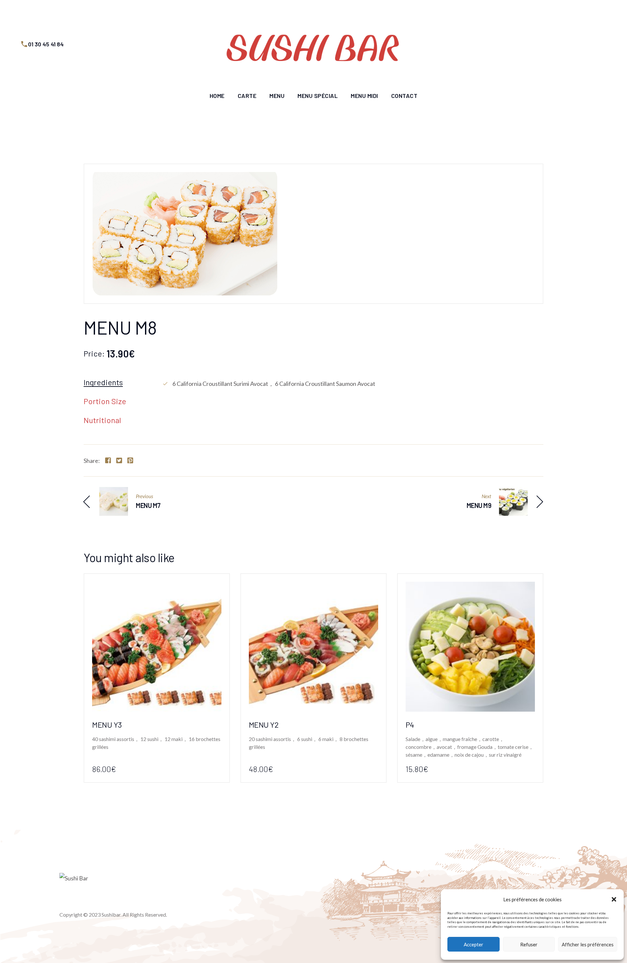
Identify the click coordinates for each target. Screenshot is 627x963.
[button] (614, 899)
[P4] (470, 587)
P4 (410, 724)
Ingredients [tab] (103, 382)
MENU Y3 (107, 724)
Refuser (529, 944)
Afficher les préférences (588, 944)
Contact (404, 95)
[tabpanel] (352, 383)
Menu (276, 95)
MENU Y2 (264, 724)
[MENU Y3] (156, 587)
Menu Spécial (317, 95)
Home (217, 95)
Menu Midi (364, 95)
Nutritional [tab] (102, 420)
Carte (247, 95)
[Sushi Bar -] (313, 44)
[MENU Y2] (313, 587)
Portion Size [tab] (105, 401)
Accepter (473, 944)
